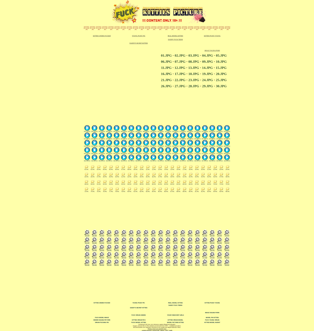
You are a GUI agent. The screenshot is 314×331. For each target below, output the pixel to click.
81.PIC (136, 191)
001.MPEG (87, 131)
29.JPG (207, 86)
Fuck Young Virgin (212, 320)
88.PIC (179, 191)
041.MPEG (87, 146)
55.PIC (123, 184)
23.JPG (193, 80)
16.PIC (179, 169)
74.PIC (93, 191)
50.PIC (93, 184)
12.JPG (180, 68)
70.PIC (215, 184)
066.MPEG (124, 153)
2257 (166, 330)
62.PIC (166, 184)
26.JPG (166, 86)
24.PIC (228, 169)
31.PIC (123, 177)
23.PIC (221, 169)
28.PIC (105, 177)
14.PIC (166, 169)
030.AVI (153, 243)
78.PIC (117, 191)
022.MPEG (94, 139)
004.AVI (109, 235)
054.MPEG (183, 146)
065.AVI (116, 257)
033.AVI (175, 243)
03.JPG (193, 55)
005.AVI (116, 235)
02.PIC (93, 169)
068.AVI (138, 257)
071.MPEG (160, 153)
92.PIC (203, 191)
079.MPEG (219, 153)
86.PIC (166, 191)
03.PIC (99, 169)
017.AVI (205, 235)
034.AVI (183, 243)
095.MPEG (190, 161)
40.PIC (179, 177)
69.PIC (209, 184)
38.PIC (166, 177)
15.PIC (172, 169)
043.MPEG (102, 146)
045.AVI (116, 250)
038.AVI (212, 243)
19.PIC (197, 169)
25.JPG (221, 80)
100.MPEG (227, 161)
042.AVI (94, 250)
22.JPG (180, 80)
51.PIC (99, 184)
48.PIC (228, 177)
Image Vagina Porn (212, 50)
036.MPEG (197, 139)
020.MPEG (227, 131)
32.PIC (129, 177)
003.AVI (102, 235)
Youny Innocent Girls (175, 315)
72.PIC (228, 184)
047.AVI (131, 250)
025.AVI (116, 243)
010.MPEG (153, 131)
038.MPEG (212, 139)
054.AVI (183, 250)
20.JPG (221, 74)
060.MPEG (227, 146)
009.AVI (146, 235)
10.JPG (221, 61)
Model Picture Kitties (175, 322)
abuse (162, 330)
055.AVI (190, 250)
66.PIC (191, 184)
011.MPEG (160, 131)
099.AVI (219, 265)
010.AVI (153, 235)
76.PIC (105, 191)
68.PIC (203, 184)
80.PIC (129, 191)
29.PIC (111, 177)
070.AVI (153, 257)
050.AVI (153, 250)
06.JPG (166, 61)
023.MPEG (102, 139)
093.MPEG (175, 161)
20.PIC (203, 169)
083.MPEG (102, 161)
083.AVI (102, 265)
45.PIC (209, 177)
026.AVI (124, 243)
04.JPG (207, 55)
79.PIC (123, 191)
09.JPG (207, 61)
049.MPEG (146, 146)
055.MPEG (190, 146)
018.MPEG (212, 131)
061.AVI (87, 257)
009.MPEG (146, 131)
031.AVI (160, 243)
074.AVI (183, 257)
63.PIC (172, 184)
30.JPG (221, 86)
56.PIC (129, 184)
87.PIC (172, 191)
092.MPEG (168, 161)
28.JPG (193, 86)
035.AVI (190, 243)
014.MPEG (183, 131)
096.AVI (197, 265)
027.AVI (131, 243)
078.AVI (212, 257)
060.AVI (227, 250)
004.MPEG (109, 131)
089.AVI (146, 265)
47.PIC (221, 177)
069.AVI (146, 257)
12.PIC (154, 169)
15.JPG (221, 68)
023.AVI (102, 243)
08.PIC (129, 169)
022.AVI (94, 243)
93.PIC (209, 191)
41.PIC (185, 177)
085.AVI (116, 265)
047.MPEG (131, 146)
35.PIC (148, 177)
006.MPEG (124, 131)
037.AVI (205, 243)
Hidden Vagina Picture (101, 320)
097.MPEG (205, 161)
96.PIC (228, 191)
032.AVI (168, 243)
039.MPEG (219, 139)
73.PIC (87, 191)
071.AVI (160, 257)
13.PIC (160, 169)
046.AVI (124, 250)
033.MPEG (175, 139)
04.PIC (105, 169)
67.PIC (197, 184)
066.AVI (124, 257)
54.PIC (117, 184)
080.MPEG (227, 153)
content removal (146, 330)
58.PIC (142, 184)
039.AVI (219, 243)
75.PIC (99, 191)
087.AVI (131, 265)
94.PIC (215, 191)
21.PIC (209, 169)
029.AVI (146, 243)
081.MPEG (87, 161)
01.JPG (166, 55)
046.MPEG (124, 146)
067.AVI (131, 257)
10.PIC (142, 169)
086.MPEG (124, 161)
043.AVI (102, 250)
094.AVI (183, 265)
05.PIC (111, 169)
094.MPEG (183, 161)
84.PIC (154, 191)
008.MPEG (138, 131)
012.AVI (168, 235)
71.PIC (221, 184)
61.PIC (160, 184)
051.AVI (160, 250)
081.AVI (87, 265)
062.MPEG (94, 153)
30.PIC (117, 177)
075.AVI (190, 257)
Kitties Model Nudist (212, 322)
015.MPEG (190, 131)
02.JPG (180, 55)
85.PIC (160, 191)
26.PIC (93, 177)
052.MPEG (168, 146)
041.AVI (87, 250)
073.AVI (175, 257)
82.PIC (142, 191)
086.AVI (124, 265)
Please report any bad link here (157, 329)
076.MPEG (197, 153)
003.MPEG (102, 131)
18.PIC (191, 169)
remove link (155, 330)
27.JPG (180, 86)
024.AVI (109, 243)
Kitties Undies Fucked (102, 36)
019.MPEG (219, 131)
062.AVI (94, 257)
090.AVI (153, 265)
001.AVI (87, 235)
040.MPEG (227, 139)
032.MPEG (168, 139)
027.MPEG (131, 139)
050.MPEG (153, 146)
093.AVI (175, 265)
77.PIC (111, 191)
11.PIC (148, 169)
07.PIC (123, 169)
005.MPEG (116, 131)
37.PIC (160, 177)
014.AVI (183, 235)
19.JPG (207, 74)
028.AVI (138, 243)
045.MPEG (116, 146)
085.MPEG (116, 161)
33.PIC (136, 177)
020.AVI (227, 235)
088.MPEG (138, 161)
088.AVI (138, 265)
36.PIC (154, 177)
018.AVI (212, 235)
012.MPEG (168, 131)
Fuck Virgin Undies (138, 315)
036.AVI (197, 243)
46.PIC (215, 177)
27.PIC (99, 177)
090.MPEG (153, 161)
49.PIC (87, 184)
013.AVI (175, 235)
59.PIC (148, 184)
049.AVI (146, 250)
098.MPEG (212, 161)
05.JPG (221, 55)
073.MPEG (175, 153)
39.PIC (172, 177)
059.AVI (219, 250)
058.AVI (212, 250)
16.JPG (166, 74)
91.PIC (197, 191)
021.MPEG (87, 139)
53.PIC (111, 184)
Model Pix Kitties (212, 317)
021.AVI (87, 243)
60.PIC (154, 184)
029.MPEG (146, 139)
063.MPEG (102, 153)
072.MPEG (168, 153)
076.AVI (197, 257)
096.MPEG (197, 161)
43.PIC (197, 177)
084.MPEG (109, 161)
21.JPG (166, 80)
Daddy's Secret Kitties (139, 43)
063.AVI (102, 257)
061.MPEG (87, 153)
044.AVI (109, 250)
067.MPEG (131, 153)
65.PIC (185, 184)
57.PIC (136, 184)
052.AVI (168, 250)
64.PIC (179, 184)
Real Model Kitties (175, 36)
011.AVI (160, 235)
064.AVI (109, 257)
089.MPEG (146, 161)
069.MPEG (146, 153)
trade (170, 330)
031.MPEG (160, 139)
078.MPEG (212, 153)
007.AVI (131, 235)
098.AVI (212, 265)
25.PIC (87, 177)
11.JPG (166, 68)
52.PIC (105, 184)
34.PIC (142, 177)
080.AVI (227, 257)
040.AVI (227, 243)
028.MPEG (138, 139)
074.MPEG (183, 153)
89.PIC (185, 191)
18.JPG (193, 74)
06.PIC (117, 169)
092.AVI (168, 265)
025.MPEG (116, 139)
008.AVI (138, 235)
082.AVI (94, 265)
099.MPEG (219, 161)
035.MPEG (190, 139)
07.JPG (180, 61)
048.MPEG (138, 146)
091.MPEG (160, 161)
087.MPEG (131, 161)
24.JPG (207, 80)
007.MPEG (131, 131)
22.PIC (215, 169)
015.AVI (190, 235)
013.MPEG (175, 131)
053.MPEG (175, 146)
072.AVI (168, 257)
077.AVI (205, 257)
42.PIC (191, 177)
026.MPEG (124, 139)
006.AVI (124, 235)
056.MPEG (197, 146)
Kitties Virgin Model (175, 320)
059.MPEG (219, 146)
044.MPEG (109, 146)
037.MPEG (205, 139)
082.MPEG (94, 161)
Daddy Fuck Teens (175, 39)
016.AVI (197, 235)
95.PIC (221, 191)
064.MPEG (109, 153)
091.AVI (160, 265)
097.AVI (205, 265)
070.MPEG (153, 153)
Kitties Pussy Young (212, 36)
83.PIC (148, 191)
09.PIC (136, 169)
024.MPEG (109, 139)
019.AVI (219, 235)
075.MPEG (190, 153)
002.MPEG (94, 131)
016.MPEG (197, 131)
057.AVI (205, 250)
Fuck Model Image (102, 317)
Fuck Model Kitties (138, 322)
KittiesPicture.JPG (86, 28)
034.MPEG (183, 139)
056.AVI (197, 250)
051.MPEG (160, 146)
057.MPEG (205, 146)
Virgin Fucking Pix (102, 322)
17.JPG (180, 74)
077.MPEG (205, 153)
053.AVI (175, 250)
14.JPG (207, 68)
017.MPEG (205, 131)
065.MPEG (116, 153)
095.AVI (190, 265)
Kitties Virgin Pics (138, 320)
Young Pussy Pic (138, 36)
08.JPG (193, 61)
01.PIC (87, 169)
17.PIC (185, 169)
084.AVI (109, 265)
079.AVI (219, 257)
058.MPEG (212, 146)
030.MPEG (153, 139)
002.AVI (94, 235)
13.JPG (193, 68)
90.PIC (191, 191)
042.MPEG (94, 146)
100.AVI (227, 265)
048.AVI (138, 250)
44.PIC (203, 177)
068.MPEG (138, 153)
